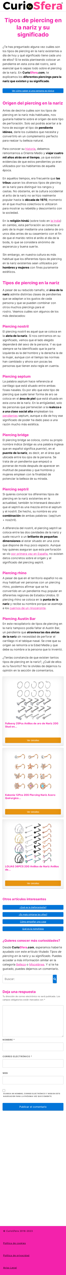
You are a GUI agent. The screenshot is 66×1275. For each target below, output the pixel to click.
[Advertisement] (27, 1164)
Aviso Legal (10, 1267)
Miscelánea (36, 964)
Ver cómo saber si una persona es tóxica (33, 90)
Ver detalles (33, 740)
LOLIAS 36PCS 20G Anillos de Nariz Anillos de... (32, 868)
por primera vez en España (29, 553)
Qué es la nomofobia (33, 928)
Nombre (9, 1039)
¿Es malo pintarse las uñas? (33, 914)
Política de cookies (14, 1243)
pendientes (10, 415)
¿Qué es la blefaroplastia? (33, 907)
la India (55, 220)
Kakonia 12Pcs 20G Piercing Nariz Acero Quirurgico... (30, 796)
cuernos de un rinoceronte (27, 608)
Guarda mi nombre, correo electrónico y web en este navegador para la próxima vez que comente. (31, 1095)
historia (30, 148)
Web (5, 1073)
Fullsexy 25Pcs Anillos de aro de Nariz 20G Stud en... (31, 725)
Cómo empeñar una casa (33, 921)
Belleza (21, 964)
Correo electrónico (17, 1056)
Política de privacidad (16, 1255)
